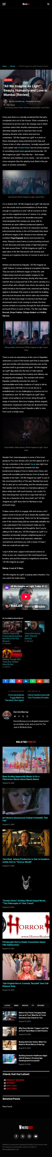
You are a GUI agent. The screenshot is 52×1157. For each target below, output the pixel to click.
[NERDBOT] (26, 4)
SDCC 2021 (11, 1086)
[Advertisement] (26, 37)
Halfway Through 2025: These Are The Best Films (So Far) (12, 661)
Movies (8, 80)
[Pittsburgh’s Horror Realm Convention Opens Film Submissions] (26, 925)
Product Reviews (15, 1080)
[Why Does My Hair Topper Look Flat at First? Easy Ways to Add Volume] (10, 1031)
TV (33, 1005)
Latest (7, 1005)
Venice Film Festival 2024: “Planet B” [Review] (32, 636)
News (16, 1005)
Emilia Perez (23, 148)
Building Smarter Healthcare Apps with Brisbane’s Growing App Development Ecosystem (33, 1058)
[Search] (48, 4)
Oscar (32, 464)
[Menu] (4, 4)
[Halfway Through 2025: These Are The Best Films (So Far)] (12, 652)
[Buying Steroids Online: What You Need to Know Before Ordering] (10, 1045)
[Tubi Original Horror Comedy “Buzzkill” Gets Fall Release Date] (26, 967)
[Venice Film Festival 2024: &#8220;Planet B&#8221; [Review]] (34, 626)
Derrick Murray (17, 101)
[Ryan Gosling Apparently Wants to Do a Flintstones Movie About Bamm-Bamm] (26, 760)
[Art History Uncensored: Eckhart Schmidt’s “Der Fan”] (26, 801)
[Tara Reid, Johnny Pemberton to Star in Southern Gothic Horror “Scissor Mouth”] (26, 842)
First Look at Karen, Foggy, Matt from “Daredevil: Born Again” (14, 697)
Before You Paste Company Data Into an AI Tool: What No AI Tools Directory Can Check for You (32, 1015)
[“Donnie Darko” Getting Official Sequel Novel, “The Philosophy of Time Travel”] (26, 884)
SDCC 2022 (11, 1089)
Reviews (40, 1005)
